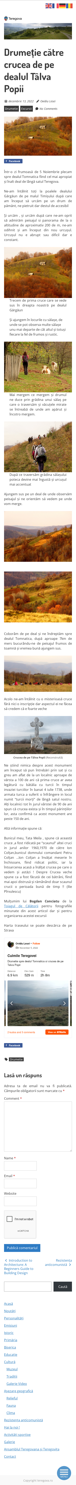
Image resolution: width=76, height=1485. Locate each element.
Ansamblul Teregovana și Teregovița (31, 1449)
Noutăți (10, 1311)
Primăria (10, 1340)
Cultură (9, 1362)
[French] (55, 5)
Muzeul (12, 1369)
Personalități (14, 1318)
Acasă (8, 1303)
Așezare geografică (18, 1391)
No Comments (48, 109)
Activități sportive (17, 1434)
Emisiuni (10, 1325)
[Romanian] (69, 5)
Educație (10, 1354)
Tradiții (11, 1376)
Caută (62, 1286)
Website (10, 1193)
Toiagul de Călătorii (21, 906)
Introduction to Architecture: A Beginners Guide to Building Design (18, 1266)
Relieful (12, 1398)
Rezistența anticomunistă (58, 1262)
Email (9, 1176)
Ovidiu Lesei (48, 101)
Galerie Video (16, 1383)
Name (10, 1158)
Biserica (10, 1347)
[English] (48, 5)
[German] (62, 5)
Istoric (9, 1333)
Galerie (9, 1442)
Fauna (11, 1405)
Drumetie (11, 109)
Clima (10, 1413)
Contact (10, 1456)
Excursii (26, 109)
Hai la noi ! (12, 1427)
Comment (13, 1098)
